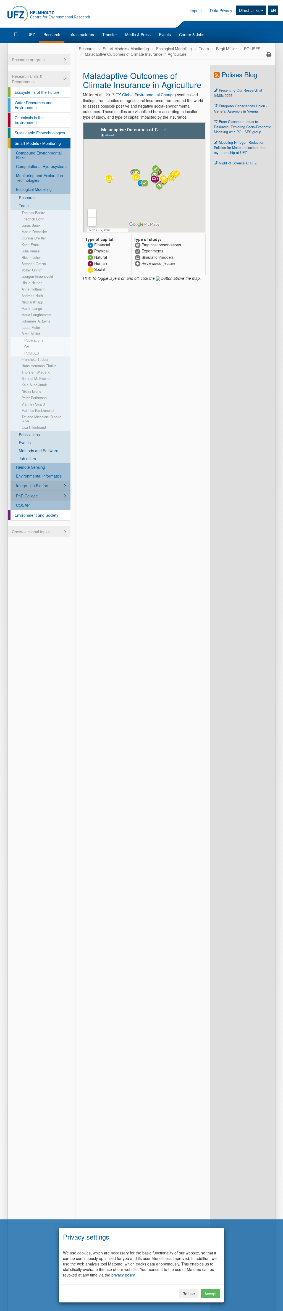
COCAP (23, 505)
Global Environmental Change (148, 94)
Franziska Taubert (35, 359)
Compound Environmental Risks (39, 155)
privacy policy (123, 1275)
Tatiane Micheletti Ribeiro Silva (41, 418)
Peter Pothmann (34, 397)
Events (165, 34)
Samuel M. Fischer (36, 378)
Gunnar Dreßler (34, 238)
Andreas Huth (32, 295)
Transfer (109, 34)
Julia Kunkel (31, 251)
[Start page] (16, 34)
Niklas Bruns (31, 391)
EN (273, 10)
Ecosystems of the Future (37, 92)
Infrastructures (81, 34)
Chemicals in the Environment (29, 120)
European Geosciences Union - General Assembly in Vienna (240, 108)
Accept (210, 1293)
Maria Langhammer (36, 314)
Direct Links (250, 10)
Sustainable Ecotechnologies (40, 132)
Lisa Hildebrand (34, 427)
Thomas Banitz (33, 212)
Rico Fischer (31, 257)
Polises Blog (239, 74)
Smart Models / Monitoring (38, 143)
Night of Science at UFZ (238, 163)
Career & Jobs (191, 34)
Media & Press (138, 34)
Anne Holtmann (34, 289)
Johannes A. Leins (36, 321)
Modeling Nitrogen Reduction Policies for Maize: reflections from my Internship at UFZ (240, 147)
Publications (33, 340)
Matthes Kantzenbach (38, 410)
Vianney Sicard (33, 404)
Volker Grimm (32, 270)
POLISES (31, 353)
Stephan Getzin (34, 263)
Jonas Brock (31, 225)
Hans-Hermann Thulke (39, 365)
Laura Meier (31, 327)
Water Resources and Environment (34, 105)
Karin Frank (31, 244)
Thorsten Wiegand (36, 372)
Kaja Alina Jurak (34, 384)
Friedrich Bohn (33, 219)
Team (24, 205)
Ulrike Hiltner (32, 282)
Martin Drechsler (34, 231)
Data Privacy (221, 10)
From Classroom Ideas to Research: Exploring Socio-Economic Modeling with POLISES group (242, 126)
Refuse (188, 1293)
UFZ (31, 34)
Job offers (27, 458)
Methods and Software (38, 450)
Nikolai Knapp (32, 302)
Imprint (196, 10)
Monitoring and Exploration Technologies (39, 178)
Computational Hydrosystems (41, 166)
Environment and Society (36, 515)
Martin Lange (32, 308)
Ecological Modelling (34, 189)
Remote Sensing (30, 467)
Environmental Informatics (39, 476)
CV (26, 346)
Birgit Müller (31, 333)
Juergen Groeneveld (37, 276)
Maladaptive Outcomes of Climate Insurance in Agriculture (136, 54)
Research (51, 34)
